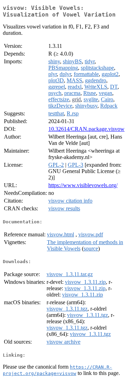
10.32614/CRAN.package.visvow (86, 129)
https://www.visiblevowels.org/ (82, 185)
